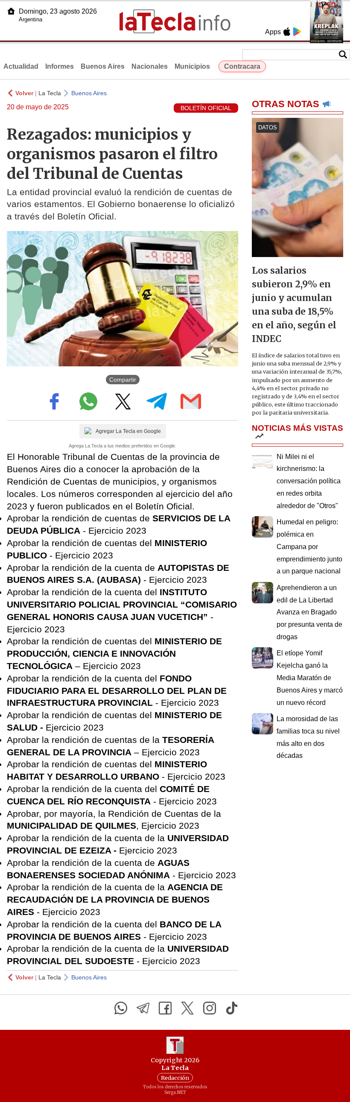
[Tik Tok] (232, 1008)
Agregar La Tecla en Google (128, 431)
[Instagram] (209, 1008)
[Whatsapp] (121, 1008)
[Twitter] (187, 1008)
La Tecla (49, 93)
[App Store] (287, 31)
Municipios (192, 66)
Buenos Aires (103, 66)
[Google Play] (297, 31)
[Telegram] (143, 1008)
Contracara (242, 66)
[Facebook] (165, 1008)
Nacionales (149, 66)
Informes (59, 66)
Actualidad (20, 66)
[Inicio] (11, 11)
